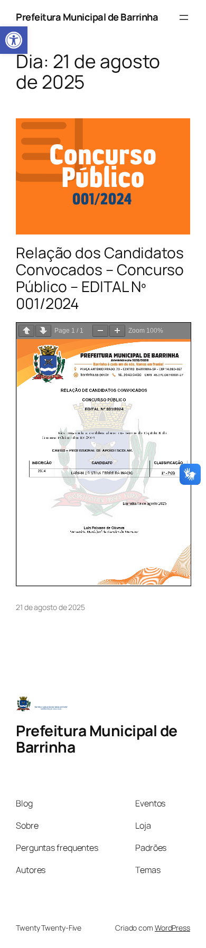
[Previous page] (26, 331)
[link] (13, 40)
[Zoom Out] (100, 331)
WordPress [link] (172, 928)
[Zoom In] (117, 331)
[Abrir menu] (183, 17)
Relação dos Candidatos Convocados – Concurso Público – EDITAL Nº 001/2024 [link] (100, 278)
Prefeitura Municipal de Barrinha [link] (87, 17)
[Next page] (43, 331)
